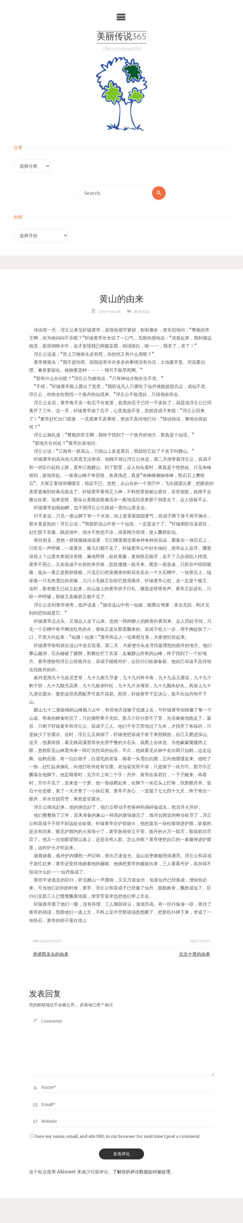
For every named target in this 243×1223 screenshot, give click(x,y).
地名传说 (141, 311)
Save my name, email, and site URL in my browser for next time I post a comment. (117, 1136)
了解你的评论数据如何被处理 (141, 1172)
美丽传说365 (121, 37)
